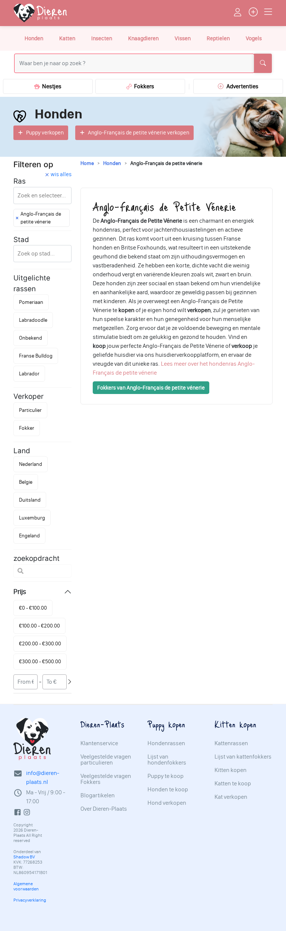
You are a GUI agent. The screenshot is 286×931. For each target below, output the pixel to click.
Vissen (183, 38)
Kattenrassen (231, 743)
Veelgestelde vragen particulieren (105, 760)
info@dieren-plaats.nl (42, 777)
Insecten (101, 38)
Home (87, 163)
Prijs (19, 591)
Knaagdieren (143, 38)
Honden (34, 38)
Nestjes (50, 86)
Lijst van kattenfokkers (242, 757)
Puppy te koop (165, 776)
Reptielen (218, 38)
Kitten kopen (230, 770)
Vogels (254, 38)
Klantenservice (99, 743)
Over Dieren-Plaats (103, 809)
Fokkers (143, 86)
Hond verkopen (166, 803)
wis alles (61, 174)
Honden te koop (167, 789)
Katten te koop (232, 784)
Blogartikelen (97, 795)
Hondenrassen (166, 743)
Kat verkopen (230, 797)
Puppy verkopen (45, 132)
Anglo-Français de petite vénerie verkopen (138, 132)
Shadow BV (24, 856)
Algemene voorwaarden (26, 886)
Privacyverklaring (29, 900)
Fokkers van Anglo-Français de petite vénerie (151, 387)
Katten (67, 38)
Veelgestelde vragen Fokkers (105, 779)
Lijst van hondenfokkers (166, 760)
